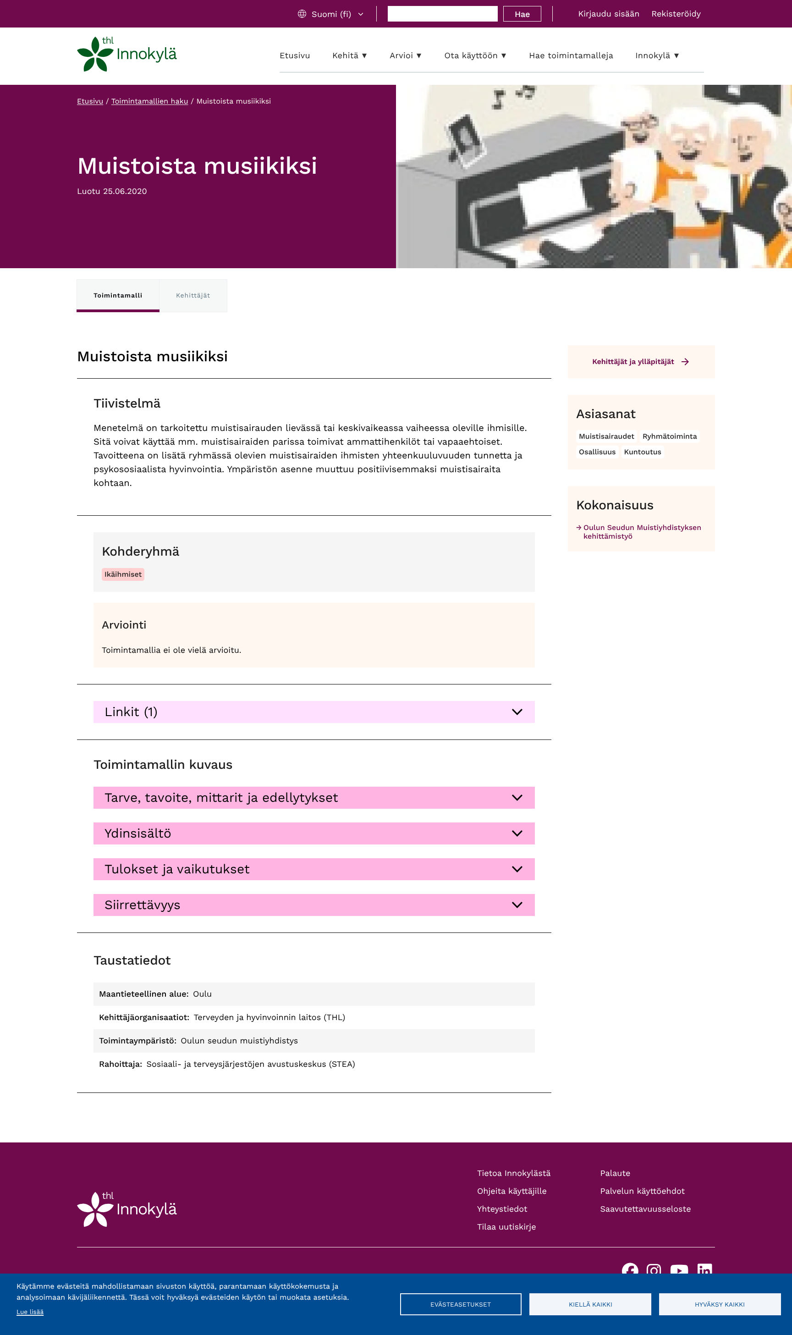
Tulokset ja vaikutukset (177, 869)
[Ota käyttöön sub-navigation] (510, 55)
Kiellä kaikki (590, 1304)
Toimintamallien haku (149, 101)
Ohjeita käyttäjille (512, 1191)
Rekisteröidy (676, 14)
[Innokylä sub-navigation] (683, 55)
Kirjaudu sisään (608, 14)
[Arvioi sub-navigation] (426, 55)
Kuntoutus (642, 451)
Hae (522, 14)
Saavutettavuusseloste (645, 1209)
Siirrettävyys (142, 904)
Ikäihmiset (123, 574)
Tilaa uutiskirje (506, 1227)
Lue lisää (30, 1312)
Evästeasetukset (460, 1304)
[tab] (314, 712)
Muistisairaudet (606, 436)
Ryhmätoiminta (670, 436)
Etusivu (90, 101)
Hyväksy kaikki (720, 1304)
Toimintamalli (118, 295)
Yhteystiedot (502, 1209)
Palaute (615, 1173)
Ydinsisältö (137, 833)
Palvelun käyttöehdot (642, 1191)
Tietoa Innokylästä (513, 1173)
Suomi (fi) (331, 14)
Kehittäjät (193, 295)
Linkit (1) (131, 711)
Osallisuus (597, 451)
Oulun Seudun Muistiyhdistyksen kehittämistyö (642, 532)
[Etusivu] (127, 56)
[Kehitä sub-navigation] (371, 55)
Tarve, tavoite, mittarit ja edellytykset (221, 797)
